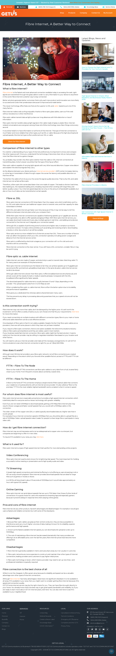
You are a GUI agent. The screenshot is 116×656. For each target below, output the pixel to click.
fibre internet (15, 579)
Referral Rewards (45, 616)
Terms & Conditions (67, 616)
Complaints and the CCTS (69, 623)
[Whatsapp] (99, 629)
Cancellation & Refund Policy (70, 613)
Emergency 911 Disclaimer (69, 619)
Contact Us (96, 13)
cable (56, 106)
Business (5, 619)
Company (83, 13)
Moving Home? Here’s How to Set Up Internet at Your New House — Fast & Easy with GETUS (97, 128)
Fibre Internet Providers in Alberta (94, 185)
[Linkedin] (96, 629)
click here (39, 437)
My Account (107, 13)
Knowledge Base (45, 623)
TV (20, 613)
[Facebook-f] (88, 629)
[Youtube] (103, 629)
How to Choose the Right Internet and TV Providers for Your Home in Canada (97, 68)
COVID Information (46, 626)
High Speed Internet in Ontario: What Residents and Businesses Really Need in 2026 (97, 97)
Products (71, 13)
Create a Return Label (47, 619)
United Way (44, 613)
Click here (75, 312)
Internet (22, 616)
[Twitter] (92, 629)
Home (4, 613)
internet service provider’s (46, 171)
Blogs (4, 629)
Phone (22, 619)
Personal (5, 616)
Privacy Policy (65, 626)
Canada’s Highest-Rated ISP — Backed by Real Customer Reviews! (58, 2)
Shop (62, 13)
